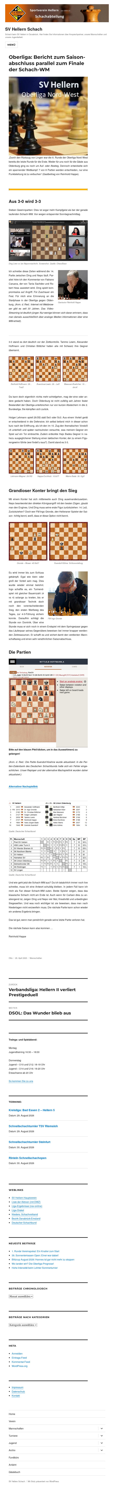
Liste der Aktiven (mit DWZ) (26, 1202)
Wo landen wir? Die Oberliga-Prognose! (33, 1263)
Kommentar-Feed (21, 1362)
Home (12, 1414)
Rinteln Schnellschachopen (27, 1158)
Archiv (12, 1450)
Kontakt (16, 1395)
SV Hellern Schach (23, 29)
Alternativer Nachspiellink (23, 786)
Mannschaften (36, 958)
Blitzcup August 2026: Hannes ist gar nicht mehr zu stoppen (43, 1259)
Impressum (17, 1387)
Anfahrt (12, 1464)
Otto (10, 958)
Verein (12, 1421)
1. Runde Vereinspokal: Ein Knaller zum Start (35, 1251)
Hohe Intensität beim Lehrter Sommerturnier (35, 1267)
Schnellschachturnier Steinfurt (29, 1142)
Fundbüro (14, 1457)
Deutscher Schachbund (24, 1222)
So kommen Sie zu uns (21, 1081)
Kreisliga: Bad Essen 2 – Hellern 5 (32, 1110)
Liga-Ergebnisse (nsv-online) (27, 1206)
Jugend (13, 1443)
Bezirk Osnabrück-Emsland (26, 1218)
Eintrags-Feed (19, 1357)
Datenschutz (18, 1391)
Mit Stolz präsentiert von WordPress (43, 1481)
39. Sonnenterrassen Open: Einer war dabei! (35, 1255)
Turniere (13, 1435)
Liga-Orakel (18, 1210)
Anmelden (17, 1353)
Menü (11, 44)
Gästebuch (14, 1472)
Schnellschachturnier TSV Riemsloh (33, 1126)
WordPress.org (19, 1366)
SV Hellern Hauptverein (24, 1197)
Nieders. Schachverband (25, 1214)
